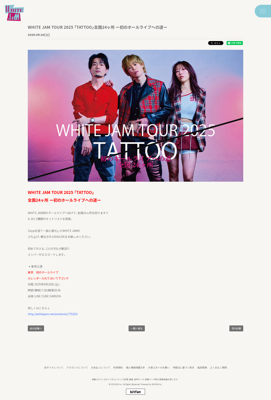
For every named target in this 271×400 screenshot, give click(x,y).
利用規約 (118, 367)
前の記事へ (36, 328)
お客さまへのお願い (159, 367)
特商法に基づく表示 (183, 367)
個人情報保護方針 (135, 367)
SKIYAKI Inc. (157, 384)
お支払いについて (100, 367)
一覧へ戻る (137, 328)
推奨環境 (202, 367)
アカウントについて (77, 367)
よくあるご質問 (218, 367)
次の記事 (236, 328)
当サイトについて (53, 367)
